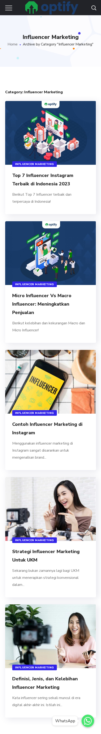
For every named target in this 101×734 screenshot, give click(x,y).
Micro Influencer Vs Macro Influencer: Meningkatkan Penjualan (41, 304)
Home (13, 44)
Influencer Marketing (34, 164)
